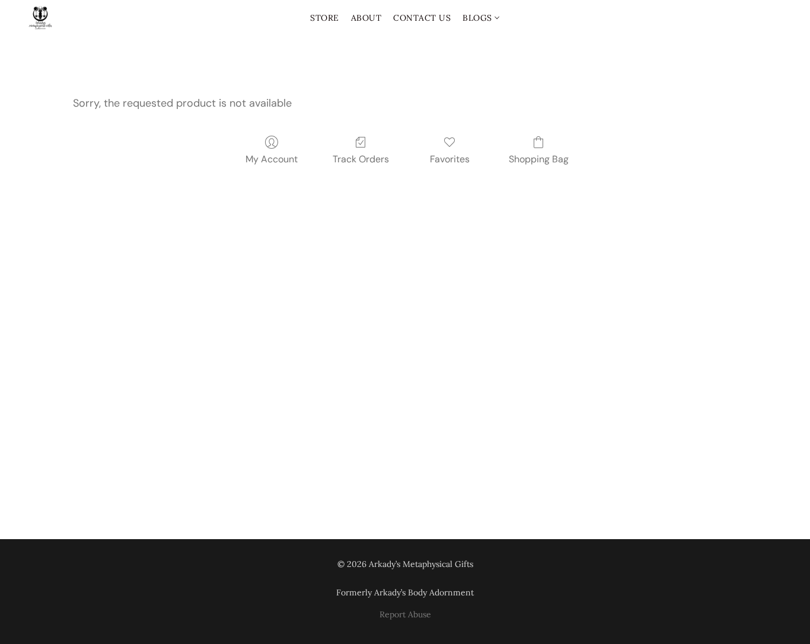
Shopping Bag (539, 159)
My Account (271, 159)
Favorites (450, 159)
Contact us (422, 17)
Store (324, 17)
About (366, 17)
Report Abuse (405, 614)
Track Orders (361, 159)
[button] (40, 18)
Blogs (479, 17)
